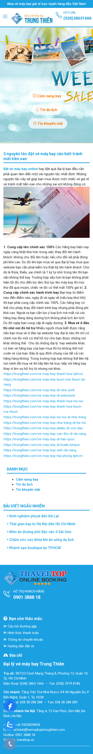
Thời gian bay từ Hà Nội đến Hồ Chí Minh (42, 524)
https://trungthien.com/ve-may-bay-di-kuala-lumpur (42, 445)
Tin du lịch (48, 110)
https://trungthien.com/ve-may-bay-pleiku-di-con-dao (43, 428)
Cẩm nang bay (49, 96)
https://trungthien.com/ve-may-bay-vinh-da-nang (40, 450)
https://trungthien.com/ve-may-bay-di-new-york (39, 390)
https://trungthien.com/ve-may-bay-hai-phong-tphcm (43, 456)
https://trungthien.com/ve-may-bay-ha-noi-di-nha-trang (45, 417)
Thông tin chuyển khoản (25, 640)
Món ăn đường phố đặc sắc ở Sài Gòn (40, 532)
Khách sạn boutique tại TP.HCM (35, 548)
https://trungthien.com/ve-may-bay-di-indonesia (39, 395)
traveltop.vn (25, 740)
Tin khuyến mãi (50, 123)
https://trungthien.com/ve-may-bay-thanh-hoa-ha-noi (43, 401)
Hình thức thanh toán (23, 633)
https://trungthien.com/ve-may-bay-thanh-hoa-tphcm (43, 374)
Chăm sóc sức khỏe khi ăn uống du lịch (41, 540)
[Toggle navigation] (5, 16)
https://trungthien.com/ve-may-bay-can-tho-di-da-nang (45, 434)
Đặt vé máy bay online (20, 169)
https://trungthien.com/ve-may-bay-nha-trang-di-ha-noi (45, 423)
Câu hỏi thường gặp (22, 626)
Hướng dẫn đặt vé (21, 646)
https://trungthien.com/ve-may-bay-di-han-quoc (39, 439)
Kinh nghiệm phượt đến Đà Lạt (34, 516)
